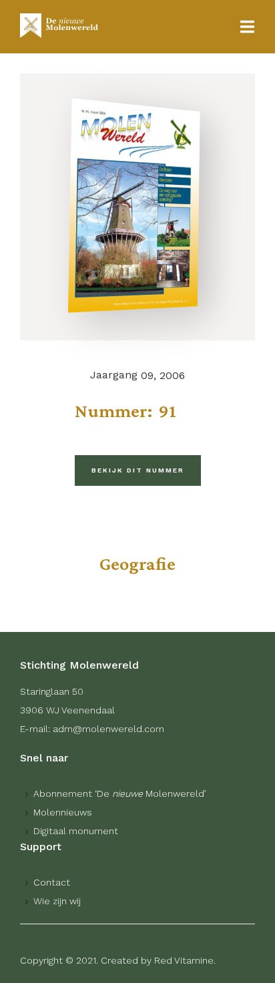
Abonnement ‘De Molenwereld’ (119, 793)
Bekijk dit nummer (137, 470)
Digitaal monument (75, 831)
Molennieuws (62, 812)
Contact (51, 882)
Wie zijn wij (57, 901)
